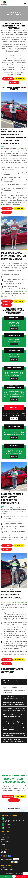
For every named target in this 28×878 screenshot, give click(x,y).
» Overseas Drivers (7, 869)
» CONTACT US (5, 846)
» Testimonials (5, 841)
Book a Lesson (8, 796)
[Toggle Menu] (25, 3)
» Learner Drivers (6, 867)
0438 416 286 (12, 824)
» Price (3, 839)
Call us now (8, 79)
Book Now (14, 328)
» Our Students (5, 837)
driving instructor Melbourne (12, 534)
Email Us (7, 876)
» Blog (3, 845)
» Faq (2, 843)
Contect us (14, 82)
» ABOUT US (4, 836)
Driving (7, 43)
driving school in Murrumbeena (15, 602)
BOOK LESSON (21, 876)
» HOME (3, 834)
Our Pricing (20, 79)
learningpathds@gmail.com (15, 828)
